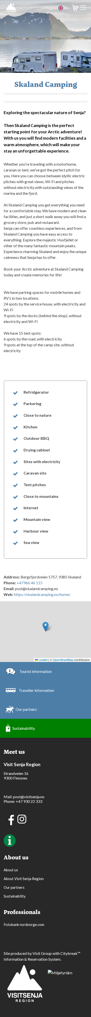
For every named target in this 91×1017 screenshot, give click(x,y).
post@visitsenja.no (28, 796)
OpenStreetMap (63, 660)
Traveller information (36, 690)
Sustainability (23, 728)
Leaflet (43, 660)
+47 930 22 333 (29, 801)
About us (11, 870)
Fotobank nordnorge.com (24, 924)
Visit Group (42, 953)
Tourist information (35, 671)
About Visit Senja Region (24, 878)
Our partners (26, 709)
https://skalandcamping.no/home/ (42, 594)
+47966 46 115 (29, 582)
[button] (46, 67)
